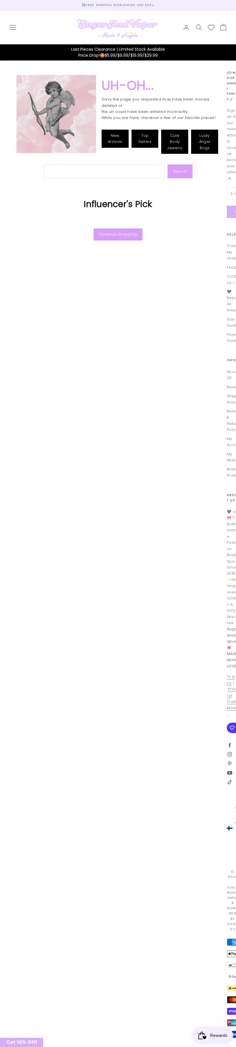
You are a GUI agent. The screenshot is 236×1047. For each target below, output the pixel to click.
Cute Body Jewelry (174, 142)
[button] (21, 1042)
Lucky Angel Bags (204, 142)
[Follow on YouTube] (230, 773)
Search (180, 171)
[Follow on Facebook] (230, 745)
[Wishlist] (211, 27)
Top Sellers (145, 138)
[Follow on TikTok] (230, 782)
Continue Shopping (118, 234)
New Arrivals (115, 138)
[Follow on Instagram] (230, 754)
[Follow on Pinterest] (230, 763)
